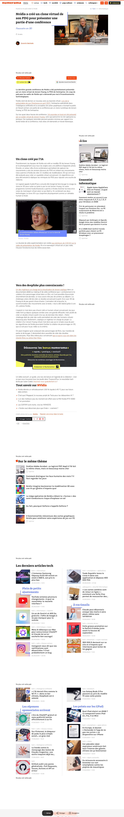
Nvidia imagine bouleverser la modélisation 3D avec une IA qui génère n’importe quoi (50, 487)
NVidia (42, 385)
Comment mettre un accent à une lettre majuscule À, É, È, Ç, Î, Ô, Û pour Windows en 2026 (93, 199)
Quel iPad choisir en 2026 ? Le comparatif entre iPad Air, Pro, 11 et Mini (95, 713)
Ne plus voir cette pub (23, 73)
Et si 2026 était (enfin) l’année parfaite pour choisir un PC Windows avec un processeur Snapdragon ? (92, 232)
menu (25, 3)
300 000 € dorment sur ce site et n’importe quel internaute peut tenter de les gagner (94, 645)
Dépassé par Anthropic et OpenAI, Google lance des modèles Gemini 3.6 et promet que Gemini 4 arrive (93, 222)
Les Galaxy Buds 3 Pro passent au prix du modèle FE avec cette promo (94, 693)
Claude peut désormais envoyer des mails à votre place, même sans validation (94, 613)
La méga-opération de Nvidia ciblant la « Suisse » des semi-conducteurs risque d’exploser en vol (51, 497)
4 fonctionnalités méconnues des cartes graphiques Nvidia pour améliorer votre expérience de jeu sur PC (50, 517)
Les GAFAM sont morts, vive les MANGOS (34, 405)
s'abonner (115, 3)
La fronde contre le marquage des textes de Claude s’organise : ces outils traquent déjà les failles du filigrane (43, 750)
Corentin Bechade (27, 43)
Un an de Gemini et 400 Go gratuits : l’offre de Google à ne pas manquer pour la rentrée (44, 616)
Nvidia (35, 414)
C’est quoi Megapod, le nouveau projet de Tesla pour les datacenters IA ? (45, 395)
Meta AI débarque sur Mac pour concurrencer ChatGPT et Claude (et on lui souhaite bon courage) (44, 633)
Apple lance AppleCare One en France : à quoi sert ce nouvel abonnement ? (97, 190)
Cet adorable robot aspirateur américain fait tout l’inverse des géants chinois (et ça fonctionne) (94, 747)
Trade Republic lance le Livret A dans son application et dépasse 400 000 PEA (95, 576)
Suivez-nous (71, 78)
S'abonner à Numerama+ (44, 367)
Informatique (103, 9)
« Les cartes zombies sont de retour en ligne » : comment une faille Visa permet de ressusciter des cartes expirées (94, 593)
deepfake (26, 423)
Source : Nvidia (23, 238)
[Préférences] (106, 2)
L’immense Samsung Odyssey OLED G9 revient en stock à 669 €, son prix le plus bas (44, 576)
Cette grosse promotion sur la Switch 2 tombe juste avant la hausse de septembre (95, 629)
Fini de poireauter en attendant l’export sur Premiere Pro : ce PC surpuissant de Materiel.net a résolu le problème (92, 209)
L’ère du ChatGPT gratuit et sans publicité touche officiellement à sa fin (44, 717)
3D (18, 423)
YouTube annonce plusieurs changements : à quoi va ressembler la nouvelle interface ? (44, 600)
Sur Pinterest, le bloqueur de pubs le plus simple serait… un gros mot (43, 733)
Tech (94, 9)
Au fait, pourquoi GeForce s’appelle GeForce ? (47, 506)
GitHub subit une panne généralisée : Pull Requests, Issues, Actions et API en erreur (44, 767)
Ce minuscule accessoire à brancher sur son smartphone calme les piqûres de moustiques (94, 763)
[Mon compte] (102, 2)
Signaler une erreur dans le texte (51, 414)
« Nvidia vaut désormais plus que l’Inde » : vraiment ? (38, 408)
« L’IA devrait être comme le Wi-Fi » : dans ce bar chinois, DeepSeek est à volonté (44, 694)
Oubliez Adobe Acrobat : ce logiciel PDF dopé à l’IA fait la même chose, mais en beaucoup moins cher (51, 467)
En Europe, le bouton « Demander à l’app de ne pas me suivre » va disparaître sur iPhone (94, 731)
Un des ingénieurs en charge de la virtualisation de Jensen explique (41, 289)
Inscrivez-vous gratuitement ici (45, 381)
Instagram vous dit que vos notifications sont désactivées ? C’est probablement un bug (44, 649)
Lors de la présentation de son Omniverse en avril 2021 (42, 102)
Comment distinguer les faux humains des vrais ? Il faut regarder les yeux (50, 477)
